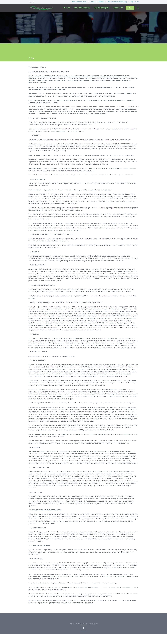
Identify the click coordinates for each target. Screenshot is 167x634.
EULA (92, 2)
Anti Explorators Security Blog (117, 2)
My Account (135, 2)
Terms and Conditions (79, 2)
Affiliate (101, 2)
